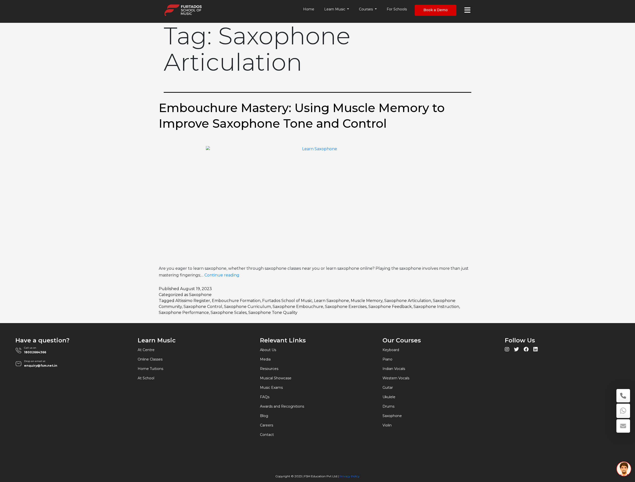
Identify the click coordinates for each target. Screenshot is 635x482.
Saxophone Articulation (407, 300)
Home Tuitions (150, 368)
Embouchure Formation (236, 300)
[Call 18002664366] (623, 395)
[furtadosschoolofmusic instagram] (507, 350)
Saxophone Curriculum (247, 306)
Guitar (387, 387)
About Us (268, 350)
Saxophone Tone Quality (272, 312)
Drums (388, 406)
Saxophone (200, 294)
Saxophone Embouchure (298, 306)
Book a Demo (435, 10)
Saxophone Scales (229, 312)
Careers (266, 425)
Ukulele (388, 397)
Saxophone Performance (184, 312)
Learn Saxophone (331, 300)
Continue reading (221, 275)
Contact (267, 434)
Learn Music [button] (335, 9)
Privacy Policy (349, 476)
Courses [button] (366, 9)
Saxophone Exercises (346, 306)
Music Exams (271, 387)
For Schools (397, 9)
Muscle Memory (366, 300)
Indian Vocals (393, 368)
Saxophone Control (203, 306)
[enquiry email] (623, 426)
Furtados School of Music (287, 300)
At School (146, 378)
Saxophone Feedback (390, 306)
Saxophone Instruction (436, 306)
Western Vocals (395, 378)
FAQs (264, 397)
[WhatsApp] (623, 411)
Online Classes (150, 359)
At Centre (146, 350)
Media (265, 359)
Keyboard (390, 350)
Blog (264, 416)
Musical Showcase (275, 378)
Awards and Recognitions (282, 406)
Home (308, 9)
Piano (387, 359)
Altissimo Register (192, 300)
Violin (387, 425)
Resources (269, 368)
